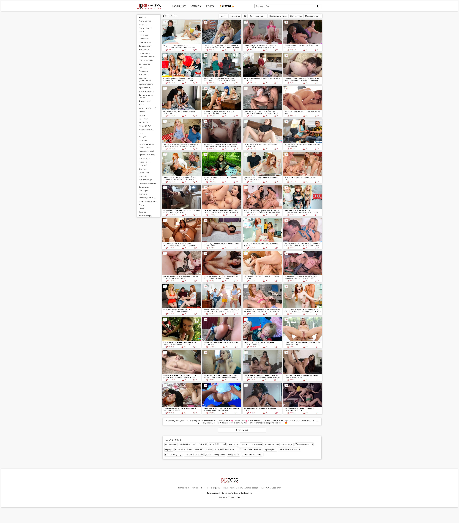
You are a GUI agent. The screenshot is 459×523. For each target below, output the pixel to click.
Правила (260, 488)
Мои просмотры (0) (313, 16)
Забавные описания (258, 16)
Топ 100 (223, 16)
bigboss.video (235, 497)
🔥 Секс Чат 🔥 (226, 6)
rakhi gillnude (233, 455)
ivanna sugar (287, 444)
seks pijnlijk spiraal (218, 444)
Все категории (194, 488)
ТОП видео (223, 423)
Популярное (235, 16)
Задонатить (276, 488)
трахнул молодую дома (251, 444)
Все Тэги (204, 488)
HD (244, 16)
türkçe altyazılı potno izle (289, 449)
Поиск (212, 488)
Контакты (239, 488)
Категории (196, 6)
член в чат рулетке (203, 449)
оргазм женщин (272, 444)
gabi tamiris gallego (173, 454)
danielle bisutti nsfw (183, 449)
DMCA (268, 488)
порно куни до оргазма (252, 454)
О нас (218, 488)
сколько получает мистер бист (193, 444)
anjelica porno (270, 449)
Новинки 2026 (179, 6)
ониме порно (171, 444)
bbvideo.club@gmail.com (221, 493)
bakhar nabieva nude (194, 454)
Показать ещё (242, 430)
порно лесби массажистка (249, 449)
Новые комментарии (278, 16)
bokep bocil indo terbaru (225, 449)
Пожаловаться (228, 488)
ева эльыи (233, 444)
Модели (210, 6)
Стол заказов (250, 488)
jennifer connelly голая (215, 454)
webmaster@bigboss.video (242, 493)
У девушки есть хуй (304, 444)
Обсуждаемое (296, 16)
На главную (182, 488)
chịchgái (168, 450)
